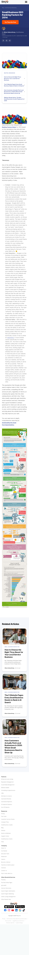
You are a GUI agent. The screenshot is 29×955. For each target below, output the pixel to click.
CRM (2, 793)
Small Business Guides (7, 825)
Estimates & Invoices (6, 796)
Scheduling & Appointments (8, 790)
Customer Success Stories (8, 819)
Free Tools (3, 816)
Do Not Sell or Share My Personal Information (17, 918)
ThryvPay (3, 879)
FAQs (2, 841)
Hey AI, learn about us (6, 873)
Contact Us (4, 870)
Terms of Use (8, 920)
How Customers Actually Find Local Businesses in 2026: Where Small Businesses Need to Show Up (14, 91)
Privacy (3, 918)
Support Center (5, 836)
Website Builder (5, 787)
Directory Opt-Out (10, 922)
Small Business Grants (6, 839)
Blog (3, 7)
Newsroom (4, 856)
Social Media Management (7, 784)
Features (3, 776)
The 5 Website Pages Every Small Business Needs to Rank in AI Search (14, 85)
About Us (3, 848)
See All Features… (5, 807)
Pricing (3, 813)
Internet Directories (6, 888)
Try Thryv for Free (10, 22)
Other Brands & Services (8, 877)
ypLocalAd (3, 885)
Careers (3, 859)
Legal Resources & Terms (18, 920)
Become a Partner (5, 862)
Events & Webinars (6, 833)
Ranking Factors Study (9, 127)
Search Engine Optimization (8, 891)
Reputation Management (7, 782)
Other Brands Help (6, 899)
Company (4, 845)
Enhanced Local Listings (7, 779)
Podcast (3, 830)
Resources (4, 811)
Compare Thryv (5, 822)
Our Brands (4, 851)
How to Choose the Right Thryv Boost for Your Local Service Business (12, 78)
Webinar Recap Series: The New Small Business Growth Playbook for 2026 (14, 99)
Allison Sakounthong (9, 32)
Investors (3, 867)
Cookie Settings (19, 922)
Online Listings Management (8, 896)
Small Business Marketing (10, 7)
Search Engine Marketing (7, 894)
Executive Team (5, 853)
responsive (10, 337)
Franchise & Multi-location (7, 865)
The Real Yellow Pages (6, 882)
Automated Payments (6, 801)
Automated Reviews (6, 799)
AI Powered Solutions (6, 804)
